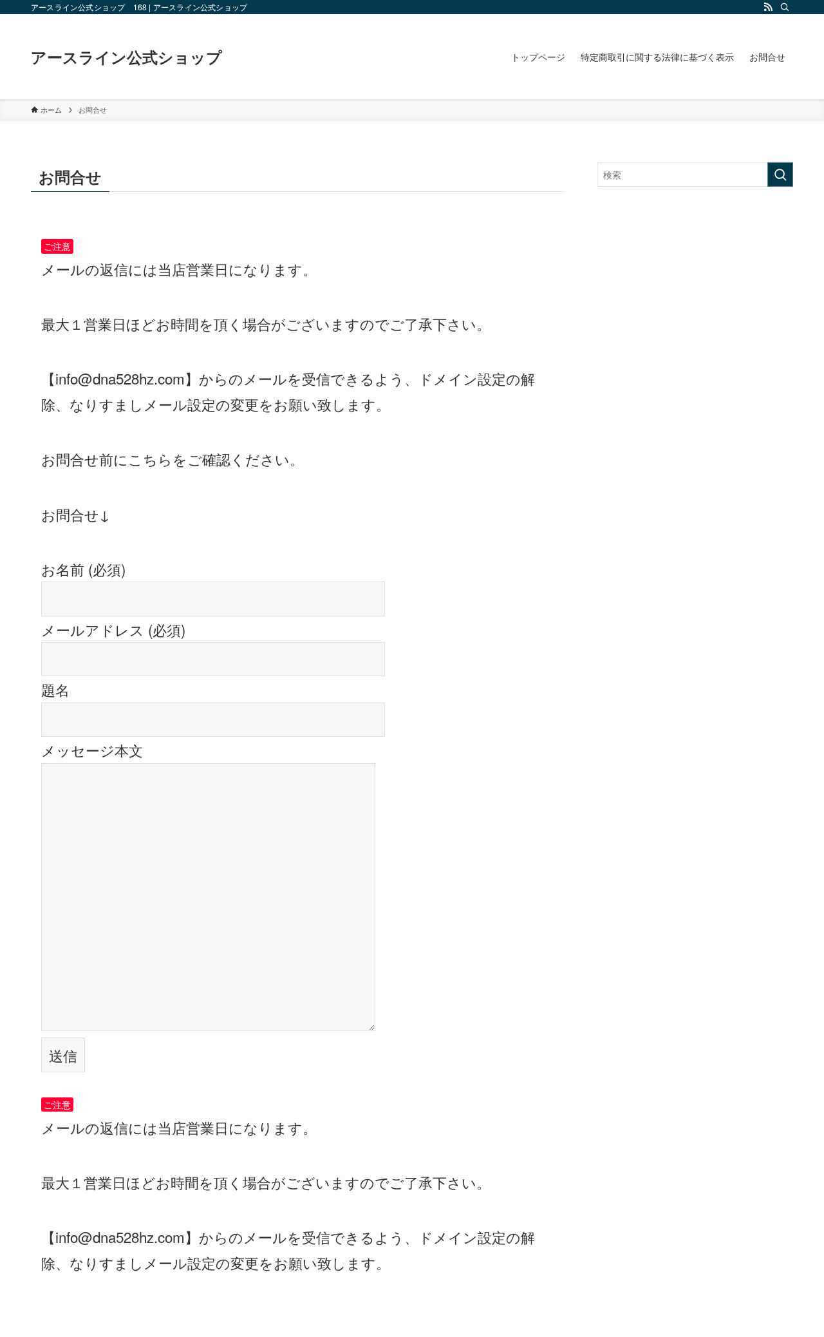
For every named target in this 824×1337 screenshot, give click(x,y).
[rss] (768, 7)
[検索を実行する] (780, 174)
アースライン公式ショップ (126, 56)
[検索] (784, 7)
